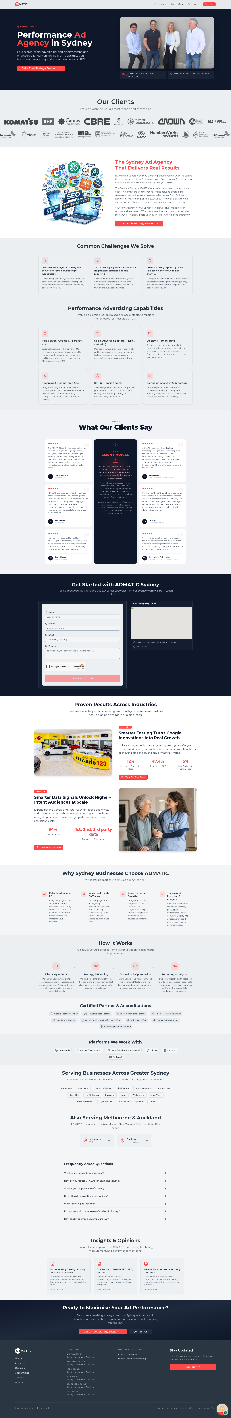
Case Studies (22, 1373)
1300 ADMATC (143, 646)
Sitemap (19, 1382)
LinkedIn (160, 1408)
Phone (51, 624)
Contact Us (140, 1331)
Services (159, 4)
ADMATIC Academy (127, 1354)
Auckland (90, 1357)
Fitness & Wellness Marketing (132, 1359)
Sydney (70, 1357)
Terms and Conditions (206, 1408)
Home (18, 1358)
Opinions (20, 1368)
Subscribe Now (193, 1367)
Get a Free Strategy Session (39, 68)
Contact (19, 1377)
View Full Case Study (135, 777)
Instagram (172, 1408)
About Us (176, 4)
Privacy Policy (186, 1408)
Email (51, 635)
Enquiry (52, 646)
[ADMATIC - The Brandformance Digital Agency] (21, 4)
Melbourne (80, 1357)
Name (51, 612)
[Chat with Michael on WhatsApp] (222, 1409)
